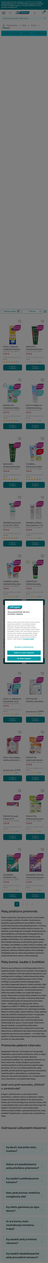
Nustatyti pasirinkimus (24, 646)
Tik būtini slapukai (24, 658)
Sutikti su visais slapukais (24, 653)
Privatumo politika (28, 639)
